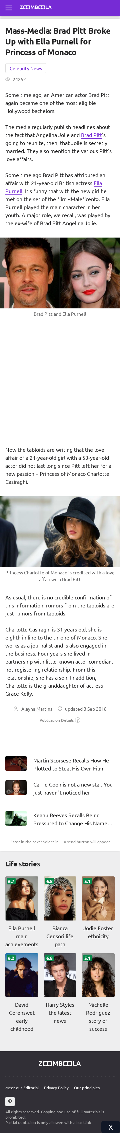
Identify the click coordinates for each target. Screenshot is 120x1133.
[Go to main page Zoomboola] (36, 8)
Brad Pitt (91, 134)
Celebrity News (26, 68)
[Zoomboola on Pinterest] (10, 1101)
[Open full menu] (8, 8)
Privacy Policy (56, 1087)
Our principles (87, 1087)
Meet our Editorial (22, 1087)
